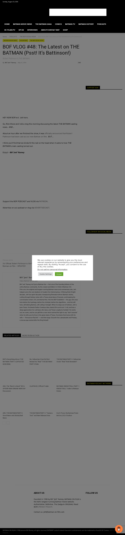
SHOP (65, 30)
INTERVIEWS (32, 30)
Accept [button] (59, 274)
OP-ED (21, 30)
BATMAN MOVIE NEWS (22, 24)
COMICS (58, 24)
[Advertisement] (77, 12)
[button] (119, 24)
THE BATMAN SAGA (43, 24)
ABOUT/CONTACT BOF (50, 30)
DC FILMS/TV (9, 30)
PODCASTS (101, 24)
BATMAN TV (70, 24)
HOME (7, 24)
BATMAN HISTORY (86, 24)
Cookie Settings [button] (46, 274)
